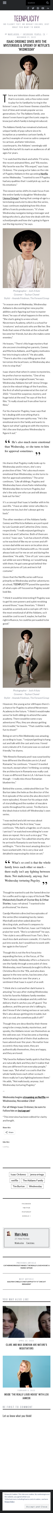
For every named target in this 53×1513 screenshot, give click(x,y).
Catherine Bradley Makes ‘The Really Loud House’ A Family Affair (26, 1265)
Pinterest (26, 1212)
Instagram (23, 1110)
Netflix (44, 173)
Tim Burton (19, 1186)
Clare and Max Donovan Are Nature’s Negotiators (26, 1346)
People (38, 34)
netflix (14, 1180)
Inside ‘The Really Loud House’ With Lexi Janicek (26, 1396)
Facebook (26, 1203)
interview (28, 34)
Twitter (26, 1208)
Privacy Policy (10, 1502)
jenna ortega (37, 1174)
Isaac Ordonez (18, 1174)
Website (19, 1243)
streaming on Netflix (34, 1097)
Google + (26, 1216)
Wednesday (35, 1186)
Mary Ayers (13, 34)
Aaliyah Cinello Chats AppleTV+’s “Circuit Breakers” (26, 1281)
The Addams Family (33, 1180)
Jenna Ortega (10, 198)
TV (44, 34)
